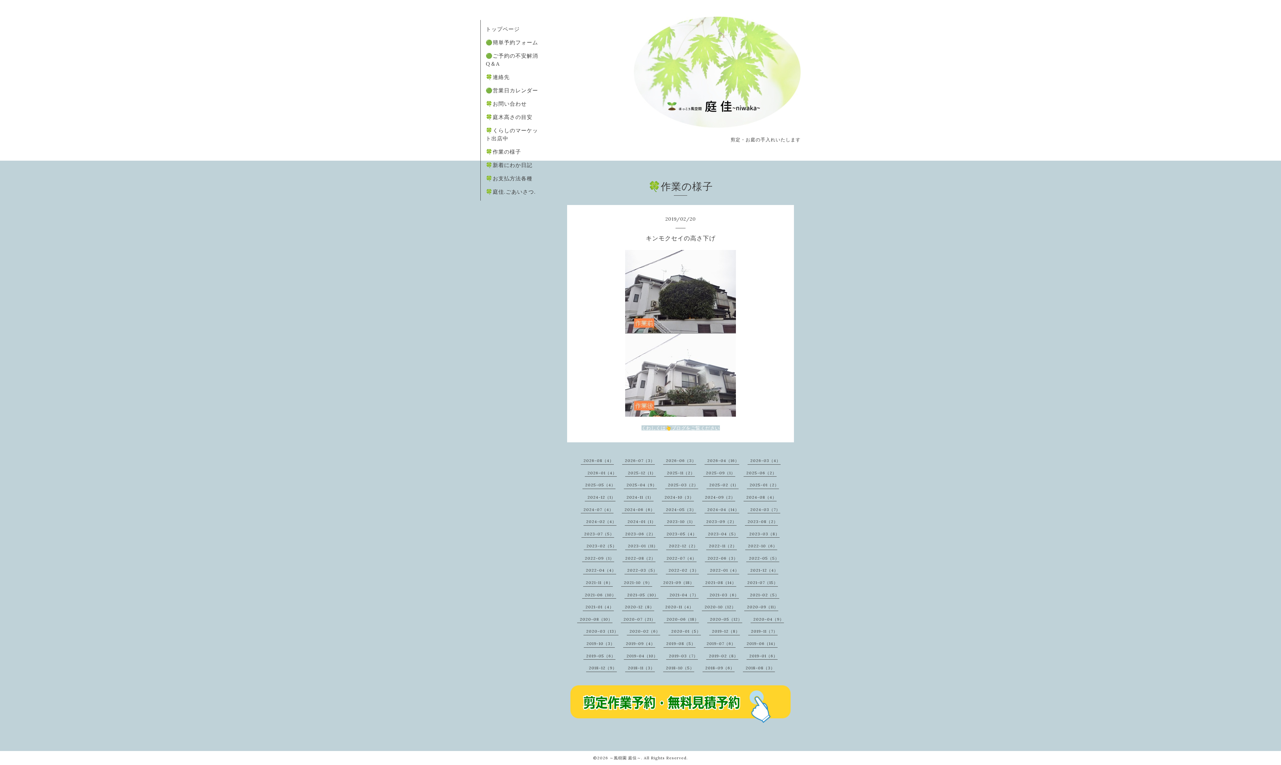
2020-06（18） (683, 619)
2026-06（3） (681, 460)
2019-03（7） (683, 655)
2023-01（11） (643, 545)
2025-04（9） (641, 484)
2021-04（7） (684, 594)
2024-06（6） (639, 509)
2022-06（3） (723, 558)
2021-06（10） (600, 594)
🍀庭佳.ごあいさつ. (511, 191)
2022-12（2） (683, 545)
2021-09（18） (678, 582)
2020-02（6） (644, 631)
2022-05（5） (764, 558)
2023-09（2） (721, 521)
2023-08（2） (763, 521)
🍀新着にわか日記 (509, 165)
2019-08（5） (681, 643)
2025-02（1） (724, 484)
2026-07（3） (640, 460)
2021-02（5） (764, 594)
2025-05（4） (600, 484)
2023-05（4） (682, 533)
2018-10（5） (680, 667)
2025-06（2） (761, 472)
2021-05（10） (643, 594)
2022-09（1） (599, 558)
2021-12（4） (764, 570)
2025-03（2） (683, 484)
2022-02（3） (684, 570)
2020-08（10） (596, 619)
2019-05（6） (600, 655)
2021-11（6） (599, 582)
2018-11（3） (641, 667)
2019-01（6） (763, 655)
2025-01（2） (764, 484)
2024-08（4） (761, 497)
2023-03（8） (764, 533)
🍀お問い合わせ (506, 103)
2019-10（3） (600, 643)
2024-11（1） (640, 497)
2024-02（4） (601, 521)
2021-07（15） (762, 582)
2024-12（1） (601, 497)
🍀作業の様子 (503, 151)
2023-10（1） (681, 521)
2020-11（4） (679, 606)
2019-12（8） (726, 631)
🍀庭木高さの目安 (509, 117)
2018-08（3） (760, 667)
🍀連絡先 (498, 77)
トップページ (503, 29)
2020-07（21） (639, 619)
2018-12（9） (603, 667)
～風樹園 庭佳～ (625, 757)
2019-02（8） (723, 655)
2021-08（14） (720, 582)
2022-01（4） (724, 570)
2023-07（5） (599, 533)
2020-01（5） (686, 631)
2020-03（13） (602, 631)
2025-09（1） (720, 472)
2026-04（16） (723, 460)
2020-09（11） (762, 606)
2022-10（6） (762, 545)
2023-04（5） (723, 533)
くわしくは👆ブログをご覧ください (681, 428)
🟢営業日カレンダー (512, 90)
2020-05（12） (726, 619)
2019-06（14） (762, 643)
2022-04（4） (601, 570)
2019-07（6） (721, 643)
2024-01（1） (641, 521)
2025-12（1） (642, 472)
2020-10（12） (720, 606)
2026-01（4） (602, 472)
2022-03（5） (642, 570)
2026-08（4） (598, 460)
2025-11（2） (681, 472)
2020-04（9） (768, 619)
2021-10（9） (638, 582)
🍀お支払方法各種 (509, 178)
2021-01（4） (599, 606)
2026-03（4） (765, 460)
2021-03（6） (724, 594)
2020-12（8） (639, 606)
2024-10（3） (679, 497)
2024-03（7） (765, 509)
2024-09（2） (720, 497)
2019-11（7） (764, 631)
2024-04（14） (723, 509)
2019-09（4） (640, 643)
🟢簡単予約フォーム (512, 42)
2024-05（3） (681, 509)
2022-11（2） (723, 545)
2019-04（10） (642, 655)
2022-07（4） (682, 558)
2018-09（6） (720, 667)
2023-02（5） (601, 545)
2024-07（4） (598, 509)
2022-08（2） (640, 558)
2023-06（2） (640, 533)
